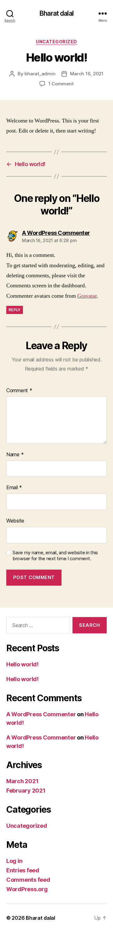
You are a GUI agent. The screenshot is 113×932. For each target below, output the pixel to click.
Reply (14, 309)
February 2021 (26, 790)
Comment (19, 390)
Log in (14, 861)
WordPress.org (27, 889)
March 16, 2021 (86, 74)
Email (14, 487)
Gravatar (87, 296)
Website (15, 520)
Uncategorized (56, 41)
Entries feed (22, 870)
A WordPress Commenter (41, 714)
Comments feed (28, 879)
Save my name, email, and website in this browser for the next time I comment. (55, 555)
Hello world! (22, 664)
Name (15, 454)
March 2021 (22, 781)
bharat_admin (39, 74)
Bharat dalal (56, 13)
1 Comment (61, 84)
